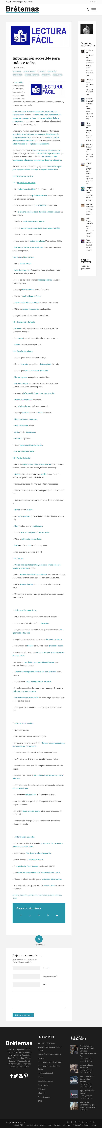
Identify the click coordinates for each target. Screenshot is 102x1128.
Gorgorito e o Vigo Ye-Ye (89, 190)
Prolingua (41, 1089)
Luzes (40, 1077)
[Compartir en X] (30, 915)
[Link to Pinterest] (79, 1122)
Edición (41, 71)
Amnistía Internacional (46, 1043)
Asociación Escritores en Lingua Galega (49, 1048)
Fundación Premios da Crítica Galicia (49, 1067)
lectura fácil (18, 82)
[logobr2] (22, 9)
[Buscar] (86, 9)
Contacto (93, 2)
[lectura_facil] (39, 36)
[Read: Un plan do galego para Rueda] (82, 164)
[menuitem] (92, 1)
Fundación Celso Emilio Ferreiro (49, 1062)
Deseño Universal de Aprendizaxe (46, 150)
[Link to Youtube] (83, 1122)
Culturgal (41, 1058)
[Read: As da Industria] (82, 241)
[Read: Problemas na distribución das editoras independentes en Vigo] (82, 51)
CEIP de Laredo (49, 885)
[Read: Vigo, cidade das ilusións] (82, 124)
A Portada (17, 71)
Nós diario (42, 1093)
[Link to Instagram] (75, 1122)
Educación (52, 71)
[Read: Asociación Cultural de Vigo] (82, 145)
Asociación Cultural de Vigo (90, 146)
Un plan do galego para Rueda (88, 168)
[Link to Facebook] (71, 1122)
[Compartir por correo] (56, 915)
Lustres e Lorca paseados (89, 81)
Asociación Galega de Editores (49, 1054)
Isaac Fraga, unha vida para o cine (89, 223)
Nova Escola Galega (45, 1081)
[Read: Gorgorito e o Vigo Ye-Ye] (82, 189)
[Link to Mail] (90, 1122)
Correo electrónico (50, 976)
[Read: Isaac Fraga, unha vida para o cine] (82, 219)
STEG (40, 1101)
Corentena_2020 (29, 71)
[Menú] (92, 9)
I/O (25, 1122)
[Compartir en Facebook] (21, 915)
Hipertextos (17, 75)
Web (44, 984)
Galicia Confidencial (45, 1073)
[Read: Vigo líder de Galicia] (82, 205)
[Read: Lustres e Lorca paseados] (82, 80)
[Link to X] (68, 1122)
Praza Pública (43, 1085)
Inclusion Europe (19, 111)
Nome (45, 968)
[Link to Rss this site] (94, 1122)
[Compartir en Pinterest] (48, 915)
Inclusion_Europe (46, 895)
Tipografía (46, 75)
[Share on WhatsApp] (39, 915)
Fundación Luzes (44, 1097)
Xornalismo (57, 75)
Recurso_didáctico (32, 75)
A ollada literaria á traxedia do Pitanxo (89, 104)
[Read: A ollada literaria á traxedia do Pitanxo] (82, 100)
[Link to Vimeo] (86, 1122)
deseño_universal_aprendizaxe (26, 895)
